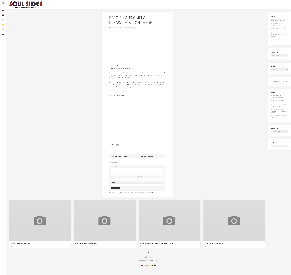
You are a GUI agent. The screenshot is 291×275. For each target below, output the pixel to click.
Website (113, 182)
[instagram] (3, 20)
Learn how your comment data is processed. (141, 192)
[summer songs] (3, 25)
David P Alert (276, 28)
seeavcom (275, 19)
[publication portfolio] (3, 29)
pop (134, 28)
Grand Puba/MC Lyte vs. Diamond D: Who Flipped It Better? (157, 243)
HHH (117, 144)
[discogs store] (3, 34)
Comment (113, 166)
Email (140, 177)
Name (112, 177)
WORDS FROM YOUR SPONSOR (214, 243)
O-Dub (129, 28)
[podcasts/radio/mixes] (3, 15)
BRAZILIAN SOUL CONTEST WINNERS (86, 243)
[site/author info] (3, 10)
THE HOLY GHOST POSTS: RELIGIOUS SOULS (279, 34)
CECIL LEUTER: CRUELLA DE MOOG (20, 243)
